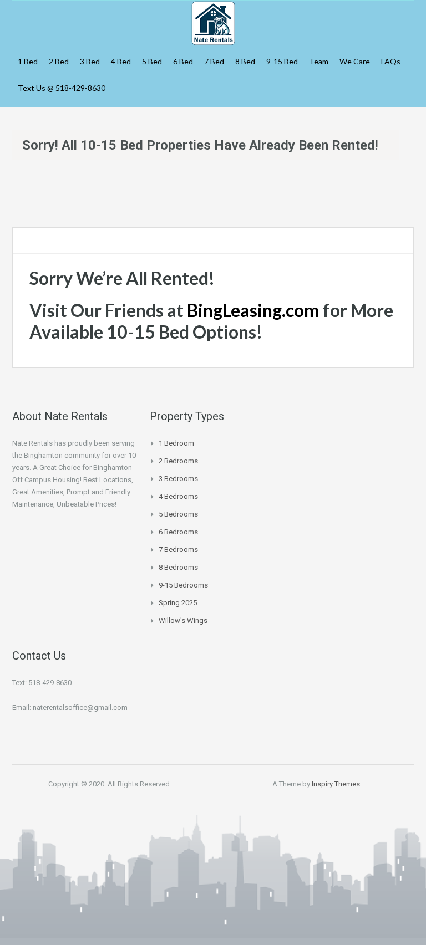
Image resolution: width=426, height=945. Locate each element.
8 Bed (245, 61)
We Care (354, 61)
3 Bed (90, 61)
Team (318, 61)
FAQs (390, 61)
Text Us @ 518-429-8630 (61, 88)
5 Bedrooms (178, 514)
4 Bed (121, 61)
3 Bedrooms (178, 478)
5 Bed (152, 61)
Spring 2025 (178, 603)
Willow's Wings (183, 620)
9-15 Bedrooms (183, 585)
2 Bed (59, 61)
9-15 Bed (282, 61)
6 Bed (183, 61)
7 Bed (214, 61)
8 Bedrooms (178, 567)
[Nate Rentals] (213, 22)
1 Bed (28, 61)
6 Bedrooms (178, 532)
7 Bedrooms (178, 549)
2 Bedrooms (178, 461)
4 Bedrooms (178, 496)
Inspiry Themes (336, 784)
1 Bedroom (176, 443)
